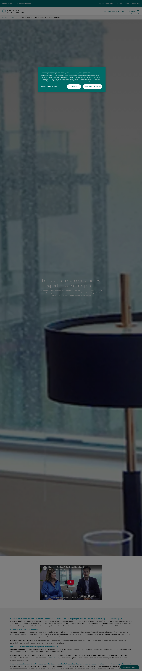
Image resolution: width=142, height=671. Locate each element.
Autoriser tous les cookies (92, 86)
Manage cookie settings (49, 86)
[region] (72, 79)
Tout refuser (74, 86)
